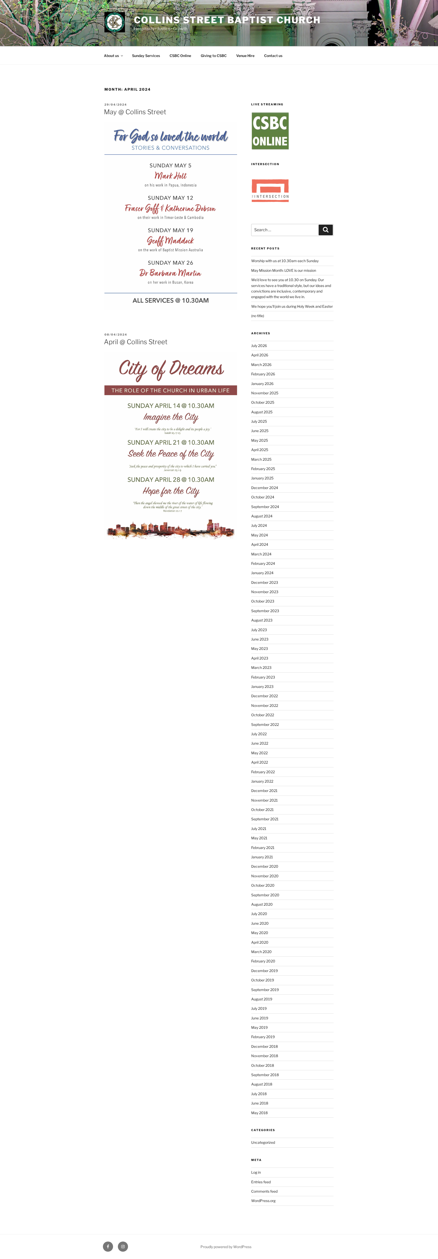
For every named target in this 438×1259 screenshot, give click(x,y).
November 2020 (265, 876)
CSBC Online (180, 55)
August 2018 (261, 1084)
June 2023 (259, 639)
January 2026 (262, 383)
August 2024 (261, 516)
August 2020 (262, 904)
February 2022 (263, 772)
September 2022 (265, 724)
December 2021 (264, 790)
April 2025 (259, 450)
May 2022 (259, 753)
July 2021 (258, 828)
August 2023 (261, 620)
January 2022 (262, 781)
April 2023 (259, 658)
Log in (256, 1172)
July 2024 (259, 525)
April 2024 (259, 544)
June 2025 (259, 431)
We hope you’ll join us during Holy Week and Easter (292, 306)
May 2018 (259, 1113)
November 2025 (264, 393)
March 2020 (261, 952)
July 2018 (259, 1094)
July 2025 (259, 421)
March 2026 (261, 364)
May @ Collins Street (135, 112)
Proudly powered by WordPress (225, 1247)
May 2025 (259, 440)
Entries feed (261, 1182)
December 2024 (264, 488)
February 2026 (263, 374)
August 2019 (261, 999)
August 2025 (261, 412)
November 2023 (264, 592)
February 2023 (263, 677)
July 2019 (259, 1008)
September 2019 (265, 989)
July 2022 (259, 734)
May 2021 (259, 838)
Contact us (273, 55)
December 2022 (264, 696)
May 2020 (259, 933)
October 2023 (262, 601)
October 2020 (263, 885)
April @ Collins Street (136, 342)
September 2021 (265, 819)
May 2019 (259, 1027)
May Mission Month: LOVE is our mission (283, 270)
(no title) (257, 316)
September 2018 (265, 1075)
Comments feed (264, 1191)
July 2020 (259, 914)
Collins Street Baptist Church (227, 20)
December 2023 (264, 582)
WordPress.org (263, 1200)
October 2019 (262, 980)
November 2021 (264, 800)
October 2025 (262, 402)
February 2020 (263, 961)
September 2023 (265, 611)
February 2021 (263, 847)
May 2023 (259, 648)
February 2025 (263, 469)
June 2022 (259, 743)
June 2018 (259, 1103)
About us (111, 55)
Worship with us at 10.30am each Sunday (285, 261)
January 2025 (262, 478)
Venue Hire (245, 55)
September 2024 (265, 507)
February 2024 (263, 563)
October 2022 (262, 715)
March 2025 (261, 459)
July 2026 (259, 345)
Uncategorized (263, 1142)
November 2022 (264, 705)
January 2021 (262, 857)
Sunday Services (146, 55)
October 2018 (262, 1065)
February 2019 (263, 1037)
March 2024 (261, 554)
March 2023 (261, 667)
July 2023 (259, 630)
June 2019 (259, 1018)
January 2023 (262, 686)
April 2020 (259, 942)
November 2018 (264, 1056)
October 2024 (262, 497)
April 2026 (259, 355)
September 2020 (265, 895)
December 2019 (264, 971)
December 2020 (264, 866)
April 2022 (259, 762)
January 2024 (262, 573)
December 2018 (264, 1046)
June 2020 (260, 923)
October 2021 (262, 809)
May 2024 (259, 535)
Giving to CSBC (214, 55)
